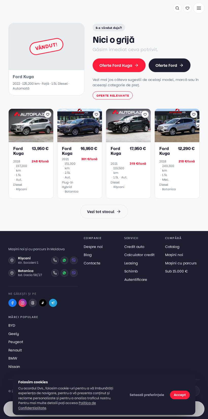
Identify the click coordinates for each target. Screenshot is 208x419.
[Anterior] (15, 125)
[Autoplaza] (22, 8)
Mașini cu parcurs (181, 263)
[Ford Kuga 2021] (79, 125)
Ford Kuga (18, 151)
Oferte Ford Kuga (115, 65)
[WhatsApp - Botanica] (64, 273)
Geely (13, 333)
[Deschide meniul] (198, 8)
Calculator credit (139, 254)
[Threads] (33, 303)
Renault (15, 350)
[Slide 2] (29, 139)
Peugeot (15, 341)
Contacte (92, 263)
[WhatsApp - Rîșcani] (64, 260)
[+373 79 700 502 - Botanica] (55, 273)
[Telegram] (53, 303)
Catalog (172, 246)
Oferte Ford (166, 65)
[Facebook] (12, 303)
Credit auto (134, 246)
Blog (88, 254)
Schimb (131, 271)
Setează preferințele (147, 394)
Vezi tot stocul (100, 211)
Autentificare (135, 279)
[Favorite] (187, 8)
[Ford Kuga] (31, 125)
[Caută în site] (177, 8)
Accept (180, 394)
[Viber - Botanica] (74, 273)
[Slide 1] (25, 139)
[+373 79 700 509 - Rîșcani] (55, 260)
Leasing (131, 263)
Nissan (14, 366)
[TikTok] (43, 303)
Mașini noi (174, 254)
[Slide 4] (35, 139)
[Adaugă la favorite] (47, 114)
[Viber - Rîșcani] (74, 260)
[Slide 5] (38, 139)
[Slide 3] (32, 139)
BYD (11, 325)
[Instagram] (23, 303)
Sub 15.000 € (176, 271)
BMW (12, 358)
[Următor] (47, 125)
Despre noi (93, 246)
